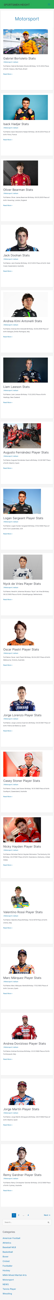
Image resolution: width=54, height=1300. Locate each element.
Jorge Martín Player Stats (21, 1109)
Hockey (6, 1270)
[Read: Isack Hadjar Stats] (25, 107)
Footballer (7, 1266)
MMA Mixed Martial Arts (15, 1275)
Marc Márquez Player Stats (22, 978)
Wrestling (7, 1293)
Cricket (6, 1261)
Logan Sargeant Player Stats (23, 518)
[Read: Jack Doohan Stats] (22, 238)
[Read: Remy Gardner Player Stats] (22, 1158)
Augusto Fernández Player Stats (26, 452)
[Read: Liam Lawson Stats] (25, 370)
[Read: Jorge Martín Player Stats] (22, 1092)
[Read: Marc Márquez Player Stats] (22, 961)
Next (47, 1215)
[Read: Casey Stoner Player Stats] (22, 764)
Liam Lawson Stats (16, 387)
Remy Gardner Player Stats (22, 1175)
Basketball (8, 1252)
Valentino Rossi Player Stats (23, 912)
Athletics (7, 1243)
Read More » (7, 74)
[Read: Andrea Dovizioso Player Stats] (25, 1027)
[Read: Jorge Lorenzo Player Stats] (22, 698)
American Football (11, 1238)
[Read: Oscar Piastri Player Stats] (20, 633)
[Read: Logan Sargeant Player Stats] (22, 501)
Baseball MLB (9, 1247)
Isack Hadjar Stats (16, 124)
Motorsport (8, 62)
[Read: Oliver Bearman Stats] (20, 173)
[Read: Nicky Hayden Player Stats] (22, 830)
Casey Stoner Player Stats (21, 781)
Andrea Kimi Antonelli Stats (22, 321)
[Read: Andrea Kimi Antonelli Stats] (25, 304)
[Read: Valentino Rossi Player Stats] (22, 895)
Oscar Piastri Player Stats (21, 649)
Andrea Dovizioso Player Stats (24, 1043)
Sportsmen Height (17, 4)
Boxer (5, 1256)
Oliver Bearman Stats (18, 190)
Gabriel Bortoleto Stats (19, 58)
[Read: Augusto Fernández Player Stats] (22, 436)
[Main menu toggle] (49, 4)
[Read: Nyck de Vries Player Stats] (23, 567)
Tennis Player (9, 1289)
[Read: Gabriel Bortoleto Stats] (25, 41)
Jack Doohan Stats (16, 255)
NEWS (6, 1284)
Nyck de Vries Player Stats (22, 584)
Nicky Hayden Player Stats (22, 846)
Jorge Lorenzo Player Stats (22, 715)
